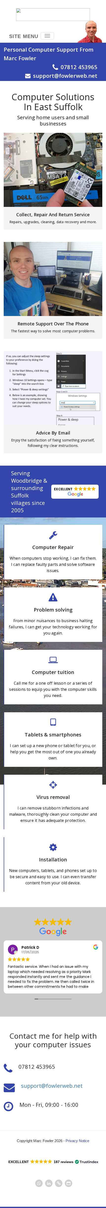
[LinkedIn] (49, 1183)
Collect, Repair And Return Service (53, 215)
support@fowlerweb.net (52, 1085)
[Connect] (69, 1183)
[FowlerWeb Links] (59, 1183)
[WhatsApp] (39, 1183)
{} (53, 170)
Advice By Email (53, 433)
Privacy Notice (77, 1141)
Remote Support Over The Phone (53, 324)
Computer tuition (53, 672)
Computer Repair (53, 547)
